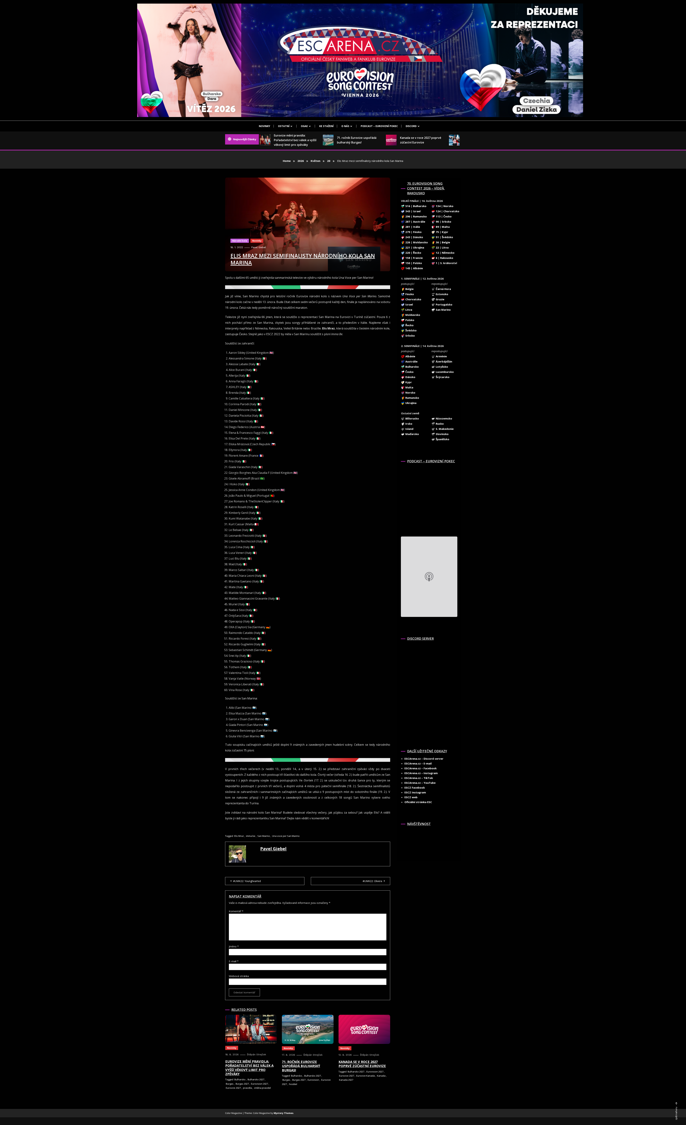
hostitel (293, 1084)
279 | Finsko (413, 232)
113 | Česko (443, 216)
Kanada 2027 (346, 1079)
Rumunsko (412, 397)
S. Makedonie (444, 429)
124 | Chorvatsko (447, 211)
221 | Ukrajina (414, 247)
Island (409, 429)
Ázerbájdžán (443, 361)
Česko (409, 372)
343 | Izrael (413, 211)
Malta (409, 387)
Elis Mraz (239, 836)
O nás (345, 126)
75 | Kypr (441, 232)
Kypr (408, 382)
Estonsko (441, 294)
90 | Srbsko (443, 221)
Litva (408, 309)
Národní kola (239, 240)
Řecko (409, 325)
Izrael (409, 304)
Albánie (410, 356)
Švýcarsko (442, 377)
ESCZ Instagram (415, 792)
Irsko (408, 423)
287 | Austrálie (415, 221)
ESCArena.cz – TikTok (418, 778)
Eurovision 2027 (259, 1083)
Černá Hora (443, 289)
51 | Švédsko (444, 237)
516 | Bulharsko (415, 206)
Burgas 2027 (242, 1083)
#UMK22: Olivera (372, 881)
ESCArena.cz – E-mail (418, 763)
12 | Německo (444, 252)
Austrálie (411, 361)
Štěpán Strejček (256, 1054)
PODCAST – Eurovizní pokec (379, 126)
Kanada (381, 1075)
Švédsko (411, 330)
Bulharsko (239, 1079)
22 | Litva (442, 247)
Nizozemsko (443, 418)
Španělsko (442, 439)
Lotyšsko (441, 366)
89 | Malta (442, 227)
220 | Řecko (413, 252)
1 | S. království (446, 263)
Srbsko (410, 335)
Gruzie (439, 299)
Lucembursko (444, 372)
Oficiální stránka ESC (418, 802)
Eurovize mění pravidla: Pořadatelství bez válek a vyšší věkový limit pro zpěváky (273, 140)
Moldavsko (412, 315)
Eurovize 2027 (233, 1087)
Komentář (236, 911)
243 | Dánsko (414, 237)
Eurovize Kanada (365, 1075)
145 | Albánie (414, 268)
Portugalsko (443, 304)
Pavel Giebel (258, 247)
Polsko (409, 320)
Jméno (234, 946)
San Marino (263, 836)
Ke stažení (326, 126)
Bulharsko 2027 (256, 1079)
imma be (250, 836)
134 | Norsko (444, 206)
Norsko (410, 392)
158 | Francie (414, 258)
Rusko (439, 423)
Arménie (441, 356)
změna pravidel (262, 1087)
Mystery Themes (283, 1113)
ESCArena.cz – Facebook (420, 768)
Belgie (409, 289)
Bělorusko (412, 418)
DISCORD (411, 126)
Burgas (229, 1083)
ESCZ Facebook (414, 787)
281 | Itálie (412, 227)
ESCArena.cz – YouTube (420, 782)
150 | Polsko (413, 263)
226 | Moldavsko (416, 242)
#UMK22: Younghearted (247, 881)
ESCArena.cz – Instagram (421, 773)
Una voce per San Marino (286, 836)
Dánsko (410, 377)
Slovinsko (442, 434)
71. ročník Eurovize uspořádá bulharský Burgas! (334, 140)
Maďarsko (412, 434)
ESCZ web (410, 797)
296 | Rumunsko (416, 216)
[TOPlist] (409, 839)
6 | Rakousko (444, 258)
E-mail (233, 961)
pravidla (247, 1087)
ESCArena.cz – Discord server (423, 758)
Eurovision (313, 1079)
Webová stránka (239, 976)
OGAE (304, 126)
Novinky (264, 126)
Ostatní (283, 126)
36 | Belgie (442, 242)
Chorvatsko (413, 299)
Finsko (409, 294)
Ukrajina (410, 403)
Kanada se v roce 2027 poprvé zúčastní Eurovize (398, 140)
